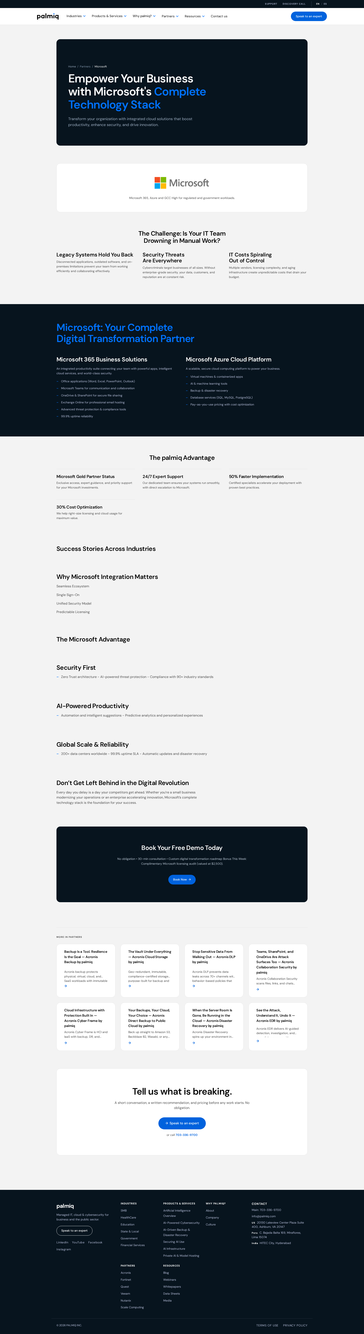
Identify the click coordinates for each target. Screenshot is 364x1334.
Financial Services (133, 1245)
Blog (166, 1273)
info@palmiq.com (264, 1216)
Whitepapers (172, 1286)
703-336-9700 (187, 1135)
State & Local (130, 1231)
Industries (74, 16)
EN (318, 3)
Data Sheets (171, 1293)
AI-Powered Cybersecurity (181, 1223)
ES (325, 3)
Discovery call (294, 3)
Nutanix (126, 1300)
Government (129, 1238)
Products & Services (107, 16)
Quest (125, 1286)
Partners (168, 16)
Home (72, 66)
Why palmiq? (142, 16)
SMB (124, 1210)
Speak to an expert (309, 16)
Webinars (169, 1280)
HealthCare (128, 1217)
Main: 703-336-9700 (266, 1210)
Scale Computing (132, 1307)
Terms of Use (267, 1325)
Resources (193, 16)
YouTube (78, 1242)
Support (271, 3)
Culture (211, 1224)
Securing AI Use (173, 1242)
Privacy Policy (295, 1325)
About (210, 1210)
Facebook (95, 1242)
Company (212, 1217)
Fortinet (126, 1280)
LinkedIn (62, 1242)
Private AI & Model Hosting (181, 1256)
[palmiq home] (48, 16)
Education (127, 1224)
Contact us (219, 16)
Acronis (126, 1273)
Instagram (63, 1249)
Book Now (182, 879)
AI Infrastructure (174, 1249)
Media (167, 1300)
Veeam (125, 1293)
